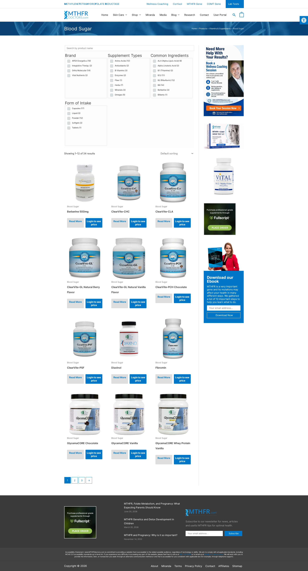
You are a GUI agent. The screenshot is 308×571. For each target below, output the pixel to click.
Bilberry (162, 94)
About (154, 566)
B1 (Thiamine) (165, 70)
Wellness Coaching (157, 3)
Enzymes (120, 75)
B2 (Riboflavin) (166, 80)
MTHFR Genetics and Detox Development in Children (149, 521)
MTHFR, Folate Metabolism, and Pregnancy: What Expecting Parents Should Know (152, 505)
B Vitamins (121, 70)
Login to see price (94, 223)
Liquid (76, 113)
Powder (77, 118)
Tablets (76, 127)
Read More (75, 221)
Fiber (118, 80)
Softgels (77, 123)
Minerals (120, 90)
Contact (204, 14)
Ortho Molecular (81, 70)
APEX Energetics (81, 61)
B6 (161, 85)
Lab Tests (233, 3)
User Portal (220, 14)
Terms (178, 566)
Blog (173, 14)
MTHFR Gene (194, 3)
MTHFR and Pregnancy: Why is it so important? (150, 535)
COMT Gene (214, 3)
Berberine (163, 90)
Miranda (150, 14)
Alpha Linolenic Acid (168, 65)
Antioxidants (122, 65)
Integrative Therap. (82, 65)
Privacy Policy (193, 566)
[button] (304, 20)
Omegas (120, 94)
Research (189, 14)
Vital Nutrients (80, 75)
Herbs (119, 85)
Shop (135, 14)
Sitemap (237, 566)
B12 (161, 75)
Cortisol (177, 3)
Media (163, 14)
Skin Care (118, 14)
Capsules (78, 108)
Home (104, 14)
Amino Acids (122, 61)
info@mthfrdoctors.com (214, 554)
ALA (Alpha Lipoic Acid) (170, 61)
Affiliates (223, 566)
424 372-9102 (185, 554)
